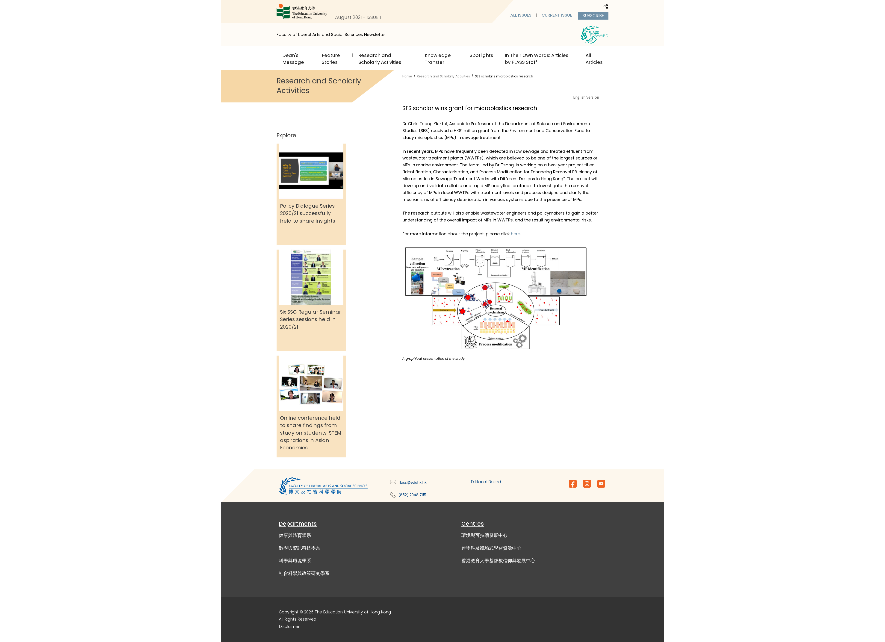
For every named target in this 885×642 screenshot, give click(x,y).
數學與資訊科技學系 (299, 548)
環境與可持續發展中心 (484, 535)
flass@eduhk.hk (412, 482)
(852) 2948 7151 (412, 495)
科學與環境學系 (295, 560)
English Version (586, 97)
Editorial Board (486, 482)
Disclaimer (289, 626)
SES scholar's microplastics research (504, 76)
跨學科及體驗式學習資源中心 (491, 548)
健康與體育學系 (295, 535)
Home (407, 76)
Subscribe (593, 15)
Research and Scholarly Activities (443, 76)
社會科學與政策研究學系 (304, 573)
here (515, 234)
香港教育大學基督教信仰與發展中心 (498, 560)
